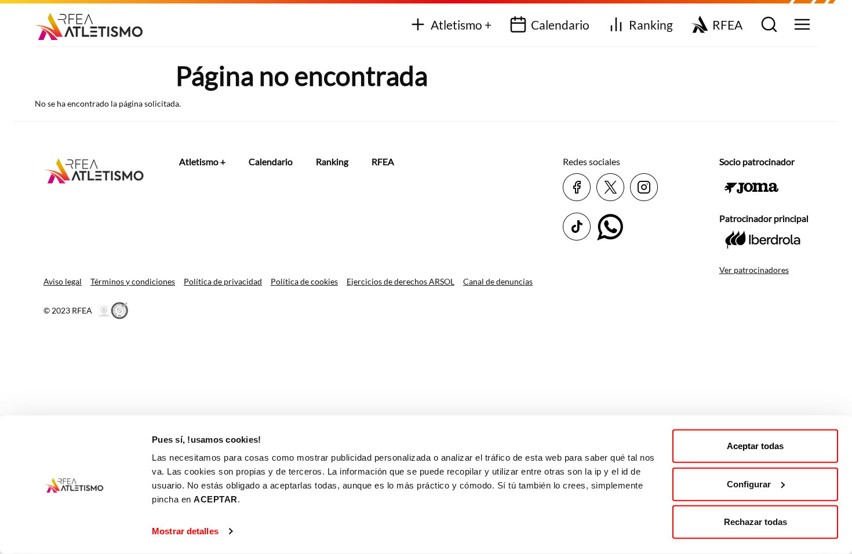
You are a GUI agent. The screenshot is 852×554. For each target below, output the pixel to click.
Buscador (767, 25)
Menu (800, 25)
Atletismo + (461, 24)
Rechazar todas (755, 522)
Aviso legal (62, 281)
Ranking (651, 24)
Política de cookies (304, 281)
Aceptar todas (755, 446)
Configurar (749, 484)
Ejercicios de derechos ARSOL (400, 281)
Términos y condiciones (132, 281)
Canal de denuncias (498, 281)
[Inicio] (93, 22)
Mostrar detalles (185, 531)
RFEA (727, 24)
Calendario (560, 24)
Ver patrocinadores (754, 270)
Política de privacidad (223, 281)
